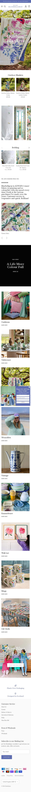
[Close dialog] (29, 387)
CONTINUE (22, 402)
